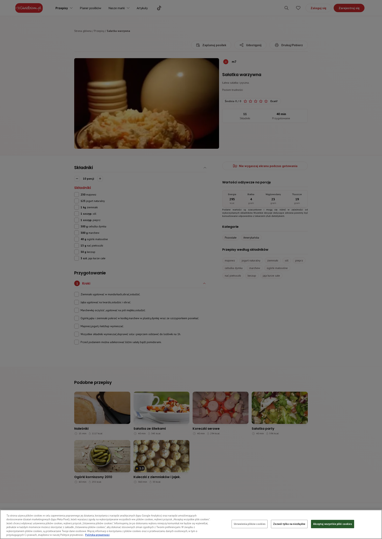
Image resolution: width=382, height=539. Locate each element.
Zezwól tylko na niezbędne (289, 524)
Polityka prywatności (97, 535)
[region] (191, 524)
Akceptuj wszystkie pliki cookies (332, 524)
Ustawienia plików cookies (249, 524)
